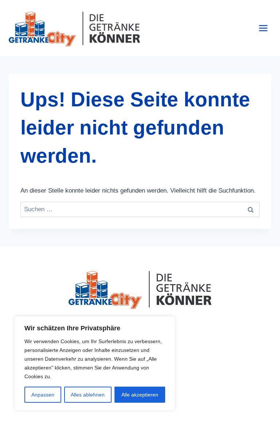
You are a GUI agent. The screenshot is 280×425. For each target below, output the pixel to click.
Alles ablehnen (88, 395)
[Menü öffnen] (263, 28)
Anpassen (42, 395)
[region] (95, 363)
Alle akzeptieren (139, 395)
